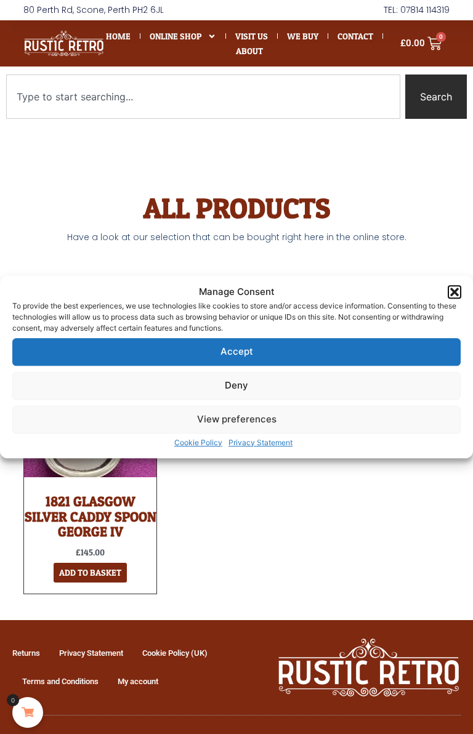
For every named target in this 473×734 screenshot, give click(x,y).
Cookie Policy (198, 442)
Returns (26, 653)
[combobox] (203, 97)
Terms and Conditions (60, 681)
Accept (236, 351)
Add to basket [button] (90, 572)
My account (138, 681)
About (249, 51)
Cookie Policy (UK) (175, 653)
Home (118, 36)
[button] (454, 292)
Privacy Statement (260, 442)
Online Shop (175, 36)
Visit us (251, 36)
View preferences (237, 419)
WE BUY (302, 36)
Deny (236, 385)
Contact (355, 36)
